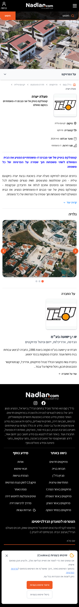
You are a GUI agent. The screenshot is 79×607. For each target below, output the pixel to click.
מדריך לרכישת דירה (20, 503)
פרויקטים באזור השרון (58, 503)
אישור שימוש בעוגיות (39, 585)
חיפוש (8, 15)
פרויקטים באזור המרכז (58, 489)
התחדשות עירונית (58, 482)
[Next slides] (3, 251)
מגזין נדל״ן (58, 476)
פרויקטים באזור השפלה (58, 496)
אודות (20, 462)
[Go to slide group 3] (36, 281)
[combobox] (47, 15)
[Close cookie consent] (6, 555)
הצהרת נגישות (20, 476)
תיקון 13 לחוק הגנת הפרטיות (20, 482)
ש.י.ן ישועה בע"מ (64, 336)
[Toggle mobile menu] (75, 6)
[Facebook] (43, 403)
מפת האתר (20, 489)
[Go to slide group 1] (42, 281)
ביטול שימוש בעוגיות (39, 594)
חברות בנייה (58, 469)
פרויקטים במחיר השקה (58, 510)
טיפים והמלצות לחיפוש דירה (20, 496)
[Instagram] (35, 403)
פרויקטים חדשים (58, 462)
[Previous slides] (75, 251)
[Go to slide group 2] (39, 281)
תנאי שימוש (20, 469)
